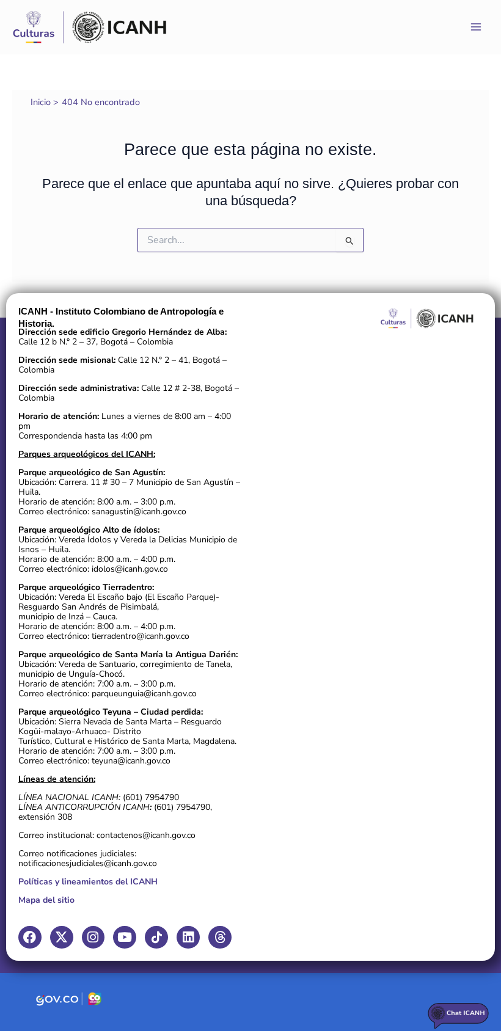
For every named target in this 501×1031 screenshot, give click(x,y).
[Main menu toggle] (476, 27)
